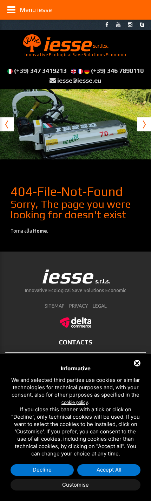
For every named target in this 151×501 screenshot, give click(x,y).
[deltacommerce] (75, 321)
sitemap (55, 306)
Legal (100, 306)
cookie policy (74, 402)
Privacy (78, 306)
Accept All (109, 469)
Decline (42, 469)
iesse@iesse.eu (79, 80)
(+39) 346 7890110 (117, 70)
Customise (75, 484)
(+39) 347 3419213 (40, 70)
